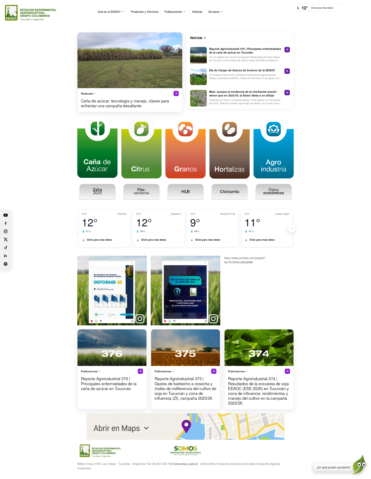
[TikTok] (5, 247)
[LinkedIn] (5, 255)
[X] (5, 239)
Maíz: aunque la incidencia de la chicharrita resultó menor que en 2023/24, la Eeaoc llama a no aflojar (243, 93)
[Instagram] (5, 231)
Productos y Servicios (145, 11)
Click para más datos (99, 239)
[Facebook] (5, 223)
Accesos (214, 11)
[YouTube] (5, 215)
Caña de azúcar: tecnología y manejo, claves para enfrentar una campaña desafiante (125, 103)
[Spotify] (5, 264)
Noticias (197, 11)
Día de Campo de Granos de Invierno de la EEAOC (242, 70)
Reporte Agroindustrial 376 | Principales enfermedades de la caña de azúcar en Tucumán (245, 50)
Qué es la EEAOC (109, 11)
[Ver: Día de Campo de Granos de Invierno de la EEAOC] (287, 71)
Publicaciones (173, 11)
